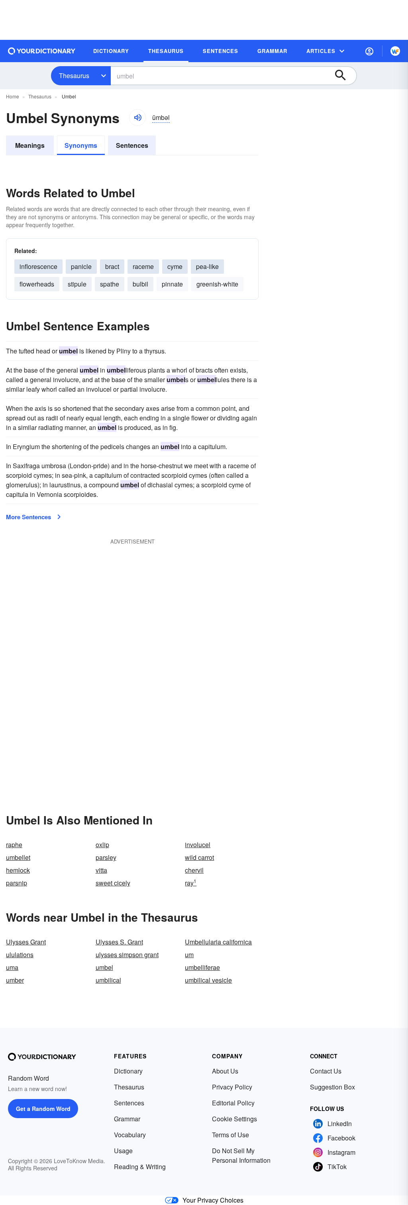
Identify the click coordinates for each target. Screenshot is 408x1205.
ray (190, 882)
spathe (109, 283)
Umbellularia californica (218, 941)
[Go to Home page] (42, 51)
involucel (197, 844)
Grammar (127, 1118)
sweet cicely (113, 882)
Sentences (132, 145)
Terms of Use (230, 1134)
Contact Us (325, 1070)
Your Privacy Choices (212, 1200)
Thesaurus (74, 75)
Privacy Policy (232, 1086)
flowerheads (37, 283)
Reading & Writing (140, 1166)
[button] (369, 51)
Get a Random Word (43, 1109)
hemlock (18, 870)
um (189, 954)
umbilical (108, 980)
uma (12, 967)
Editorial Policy (233, 1102)
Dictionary (128, 1070)
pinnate (172, 283)
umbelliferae (202, 967)
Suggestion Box (332, 1086)
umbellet (18, 857)
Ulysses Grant (26, 941)
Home (12, 96)
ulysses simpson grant (127, 954)
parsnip (16, 882)
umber (15, 980)
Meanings (30, 145)
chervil (194, 870)
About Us (225, 1070)
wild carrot (199, 857)
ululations (19, 954)
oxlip (102, 844)
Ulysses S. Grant (119, 941)
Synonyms (81, 145)
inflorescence (38, 266)
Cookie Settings (234, 1118)
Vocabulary (130, 1134)
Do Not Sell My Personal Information (241, 1155)
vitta (101, 870)
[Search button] (344, 75)
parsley (106, 857)
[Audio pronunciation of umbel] (137, 117)
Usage (123, 1150)
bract (112, 266)
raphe (14, 844)
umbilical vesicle (208, 980)
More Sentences (28, 516)
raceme (143, 266)
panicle (81, 266)
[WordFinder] (395, 51)
